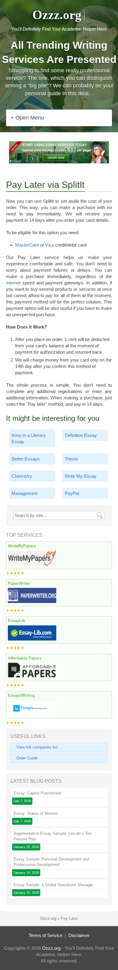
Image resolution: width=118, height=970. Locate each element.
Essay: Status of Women (36, 813)
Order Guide (27, 758)
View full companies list (37, 747)
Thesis (71, 458)
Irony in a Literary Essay (28, 438)
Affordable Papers (24, 658)
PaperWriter (19, 583)
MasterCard (27, 244)
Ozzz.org (56, 15)
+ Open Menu (27, 118)
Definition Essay (81, 435)
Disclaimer (79, 935)
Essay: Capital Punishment (37, 793)
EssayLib (16, 620)
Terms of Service (45, 935)
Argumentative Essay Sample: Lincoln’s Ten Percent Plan (52, 836)
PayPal (72, 493)
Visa (49, 244)
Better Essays (25, 458)
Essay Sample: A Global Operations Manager (53, 885)
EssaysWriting (21, 695)
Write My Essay (81, 476)
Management (24, 493)
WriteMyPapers (22, 546)
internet (13, 282)
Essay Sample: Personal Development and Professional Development (51, 862)
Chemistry (21, 476)
